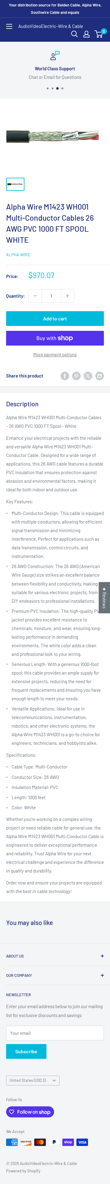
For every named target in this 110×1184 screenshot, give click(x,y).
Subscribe (26, 1051)
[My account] (86, 34)
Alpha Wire (18, 254)
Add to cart (55, 318)
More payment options (55, 354)
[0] (99, 34)
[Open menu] (9, 26)
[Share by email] (99, 375)
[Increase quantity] (67, 295)
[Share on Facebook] (65, 375)
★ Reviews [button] (104, 598)
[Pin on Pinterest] (76, 375)
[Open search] (74, 34)
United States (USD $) (27, 1080)
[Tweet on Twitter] (88, 375)
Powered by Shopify (23, 1170)
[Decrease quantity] (35, 295)
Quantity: (15, 296)
